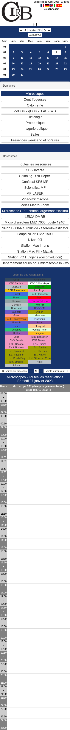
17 (22, 63)
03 (4, 63)
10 (22, 58)
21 (56, 63)
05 (4, 74)
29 (65, 69)
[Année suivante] (49, 30)
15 (65, 58)
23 (13, 69)
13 (48, 58)
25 (30, 69)
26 (39, 69)
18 (30, 63)
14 (56, 58)
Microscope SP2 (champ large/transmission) (38, 386)
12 (39, 58)
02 (4, 58)
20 (48, 63)
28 (56, 69)
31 (22, 74)
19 (39, 63)
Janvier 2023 (35, 30)
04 (4, 69)
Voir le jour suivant (56, 371)
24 (22, 69)
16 (13, 63)
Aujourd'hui (35, 34)
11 (30, 58)
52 (4, 46)
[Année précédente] (21, 30)
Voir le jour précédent (15, 371)
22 (65, 63)
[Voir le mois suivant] (45, 30)
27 (48, 69)
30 (13, 74)
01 (4, 52)
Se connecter (51, 9)
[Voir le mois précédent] (25, 30)
